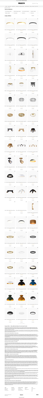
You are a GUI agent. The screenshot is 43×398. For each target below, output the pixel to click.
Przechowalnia (12, 390)
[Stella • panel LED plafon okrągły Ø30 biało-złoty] (10, 23)
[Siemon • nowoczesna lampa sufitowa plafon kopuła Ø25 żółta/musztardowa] (21, 298)
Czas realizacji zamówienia (20, 390)
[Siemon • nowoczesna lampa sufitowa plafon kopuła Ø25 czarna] (21, 282)
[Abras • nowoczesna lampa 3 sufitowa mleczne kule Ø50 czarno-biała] (10, 313)
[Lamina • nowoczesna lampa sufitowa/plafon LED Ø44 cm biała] (10, 221)
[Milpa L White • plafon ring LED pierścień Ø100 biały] (21, 237)
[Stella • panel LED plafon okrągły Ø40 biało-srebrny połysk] (33, 38)
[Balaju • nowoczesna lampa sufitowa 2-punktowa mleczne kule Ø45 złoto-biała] (10, 84)
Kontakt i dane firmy (33, 388)
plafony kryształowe (22, 371)
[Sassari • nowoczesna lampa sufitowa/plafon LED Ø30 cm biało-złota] (10, 282)
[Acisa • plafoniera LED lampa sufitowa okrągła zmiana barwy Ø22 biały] (21, 313)
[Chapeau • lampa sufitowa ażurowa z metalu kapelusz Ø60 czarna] (21, 54)
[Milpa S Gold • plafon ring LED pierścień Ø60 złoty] (10, 267)
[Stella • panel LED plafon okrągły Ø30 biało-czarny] (33, 23)
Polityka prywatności (27, 389)
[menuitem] (6, 6)
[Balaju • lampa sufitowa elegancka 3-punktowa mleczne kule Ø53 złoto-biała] (33, 69)
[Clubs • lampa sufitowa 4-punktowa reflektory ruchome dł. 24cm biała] (21, 191)
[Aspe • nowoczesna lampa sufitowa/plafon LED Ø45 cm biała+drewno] (21, 69)
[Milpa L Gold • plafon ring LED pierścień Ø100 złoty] (10, 237)
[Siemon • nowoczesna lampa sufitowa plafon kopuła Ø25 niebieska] (33, 282)
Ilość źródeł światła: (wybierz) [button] (25, 11)
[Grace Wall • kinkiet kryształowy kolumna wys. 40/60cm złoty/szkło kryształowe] (33, 206)
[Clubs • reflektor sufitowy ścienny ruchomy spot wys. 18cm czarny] (21, 205)
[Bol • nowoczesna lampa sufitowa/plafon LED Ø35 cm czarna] (10, 176)
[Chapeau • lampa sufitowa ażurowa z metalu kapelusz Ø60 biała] (10, 54)
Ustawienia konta (13, 389)
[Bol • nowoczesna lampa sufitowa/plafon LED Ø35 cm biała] (33, 160)
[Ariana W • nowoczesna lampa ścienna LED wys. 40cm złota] (10, 69)
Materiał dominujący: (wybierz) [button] (17, 11)
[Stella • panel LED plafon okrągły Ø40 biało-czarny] (21, 38)
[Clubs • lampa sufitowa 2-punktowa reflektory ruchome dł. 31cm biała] (33, 176)
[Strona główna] (21, 3)
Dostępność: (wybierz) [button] (33, 11)
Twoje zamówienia (13, 388)
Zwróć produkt (6, 389)
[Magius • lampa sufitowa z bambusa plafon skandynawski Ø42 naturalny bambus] (33, 221)
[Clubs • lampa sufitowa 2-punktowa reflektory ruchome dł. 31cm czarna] (10, 191)
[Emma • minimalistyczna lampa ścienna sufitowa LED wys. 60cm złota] (33, 54)
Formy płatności (19, 388)
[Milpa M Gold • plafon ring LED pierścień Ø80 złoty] (10, 252)
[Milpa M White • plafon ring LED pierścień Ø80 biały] (21, 252)
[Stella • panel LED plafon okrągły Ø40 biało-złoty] (21, 23)
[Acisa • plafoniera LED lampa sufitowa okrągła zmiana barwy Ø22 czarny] (33, 313)
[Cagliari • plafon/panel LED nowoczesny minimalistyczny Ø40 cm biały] (21, 176)
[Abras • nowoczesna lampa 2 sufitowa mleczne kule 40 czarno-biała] (33, 298)
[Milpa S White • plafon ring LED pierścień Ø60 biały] (21, 267)
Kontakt (25, 388)
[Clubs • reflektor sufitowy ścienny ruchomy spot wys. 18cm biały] (10, 205)
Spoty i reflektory (7, 355)
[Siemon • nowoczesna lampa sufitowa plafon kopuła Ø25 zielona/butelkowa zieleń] (10, 298)
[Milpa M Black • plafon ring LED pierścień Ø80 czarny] (33, 237)
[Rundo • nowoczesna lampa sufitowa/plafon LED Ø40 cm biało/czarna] (33, 267)
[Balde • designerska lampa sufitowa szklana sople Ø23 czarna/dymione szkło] (10, 99)
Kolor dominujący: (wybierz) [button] (8, 11)
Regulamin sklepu (6, 388)
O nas (32, 390)
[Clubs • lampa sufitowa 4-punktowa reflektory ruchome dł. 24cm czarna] (33, 191)
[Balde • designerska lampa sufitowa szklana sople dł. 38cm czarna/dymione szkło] (33, 84)
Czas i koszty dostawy (20, 389)
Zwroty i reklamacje (6, 390)
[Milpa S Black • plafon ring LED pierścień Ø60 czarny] (33, 252)
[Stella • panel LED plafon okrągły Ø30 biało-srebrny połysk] (10, 38)
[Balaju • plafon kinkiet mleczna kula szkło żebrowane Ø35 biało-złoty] (21, 84)
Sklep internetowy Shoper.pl (21, 397)
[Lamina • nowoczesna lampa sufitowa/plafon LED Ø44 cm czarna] (21, 221)
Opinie (32, 389)
